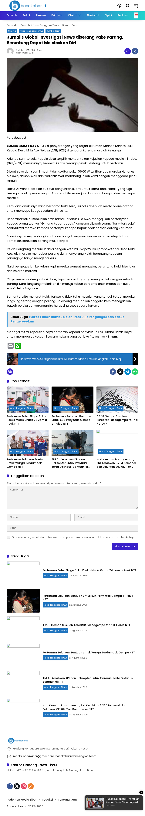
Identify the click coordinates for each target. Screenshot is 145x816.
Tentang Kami (67, 799)
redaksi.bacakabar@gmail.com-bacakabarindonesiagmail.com (54, 756)
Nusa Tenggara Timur (31, 30)
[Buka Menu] (127, 5)
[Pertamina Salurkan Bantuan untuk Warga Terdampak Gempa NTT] (28, 443)
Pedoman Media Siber (22, 799)
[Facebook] (113, 371)
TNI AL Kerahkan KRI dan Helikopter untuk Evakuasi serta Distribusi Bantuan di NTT (70, 463)
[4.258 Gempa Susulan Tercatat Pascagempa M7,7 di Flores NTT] (117, 400)
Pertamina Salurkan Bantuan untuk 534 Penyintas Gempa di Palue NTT (71, 420)
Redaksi (47, 799)
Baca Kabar (15, 806)
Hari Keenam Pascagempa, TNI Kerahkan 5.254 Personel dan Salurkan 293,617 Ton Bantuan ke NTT (116, 463)
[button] (119, 5)
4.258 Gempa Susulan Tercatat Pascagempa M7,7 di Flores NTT (117, 420)
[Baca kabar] (27, 5)
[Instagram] (24, 786)
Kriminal (12, 30)
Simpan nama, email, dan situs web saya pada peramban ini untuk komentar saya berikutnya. (74, 537)
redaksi (19, 50)
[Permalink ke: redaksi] (11, 51)
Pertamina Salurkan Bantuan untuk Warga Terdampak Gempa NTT (26, 463)
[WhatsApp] (135, 371)
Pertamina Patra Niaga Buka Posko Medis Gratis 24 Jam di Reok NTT (27, 420)
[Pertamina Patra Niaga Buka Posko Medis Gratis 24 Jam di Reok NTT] (28, 400)
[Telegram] (127, 371)
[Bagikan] (135, 51)
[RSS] (31, 786)
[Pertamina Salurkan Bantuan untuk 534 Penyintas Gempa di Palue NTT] (72, 400)
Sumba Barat (53, 30)
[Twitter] (120, 371)
